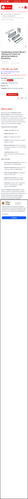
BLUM (6, 85)
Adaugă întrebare (15, 63)
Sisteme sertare (17, 14)
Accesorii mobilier (8, 14)
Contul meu (18, 1)
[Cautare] (19, 7)
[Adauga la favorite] (21, 98)
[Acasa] (1, 14)
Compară (5, 1)
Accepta (14, 218)
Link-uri (24, 1)
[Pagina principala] (7, 7)
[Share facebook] (18, 98)
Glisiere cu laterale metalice (9, 15)
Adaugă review (5, 63)
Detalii (11, 80)
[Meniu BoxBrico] (22, 7)
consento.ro (18, 204)
